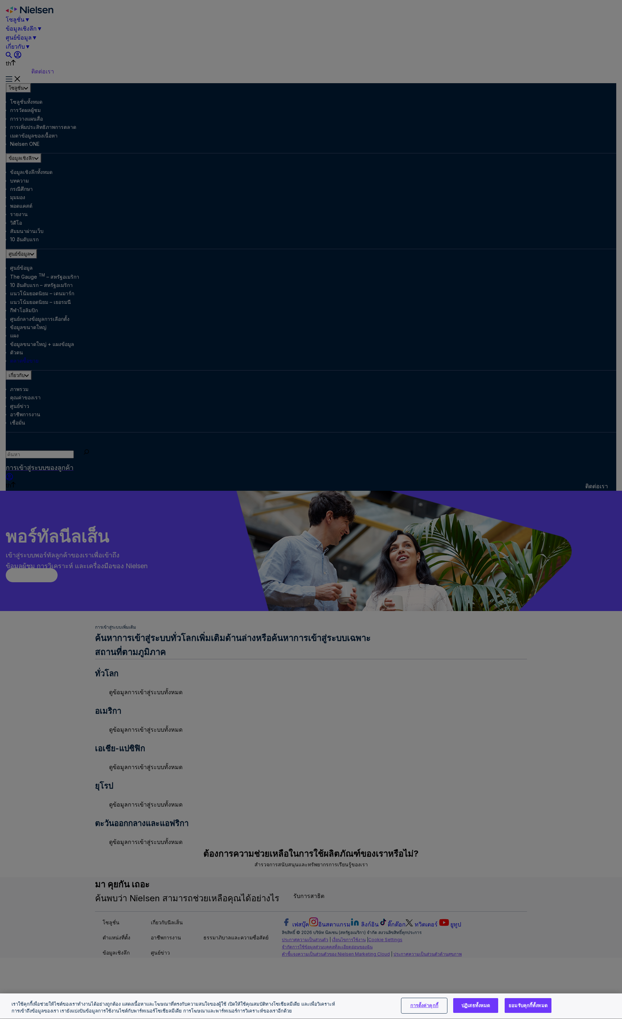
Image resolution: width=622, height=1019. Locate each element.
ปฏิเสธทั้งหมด (475, 1005)
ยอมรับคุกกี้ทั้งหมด (528, 1005)
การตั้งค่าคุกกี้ (424, 1005)
